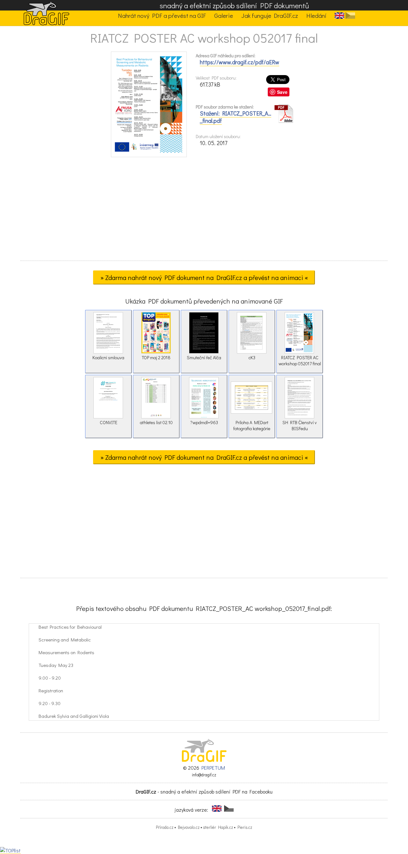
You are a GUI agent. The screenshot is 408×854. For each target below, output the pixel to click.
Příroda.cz (164, 827)
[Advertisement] (204, 211)
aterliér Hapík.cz (218, 827)
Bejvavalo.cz (189, 827)
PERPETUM (213, 767)
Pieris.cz (244, 827)
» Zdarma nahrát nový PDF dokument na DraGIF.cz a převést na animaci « (204, 277)
